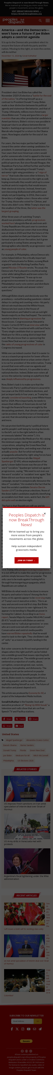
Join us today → (26, 560)
